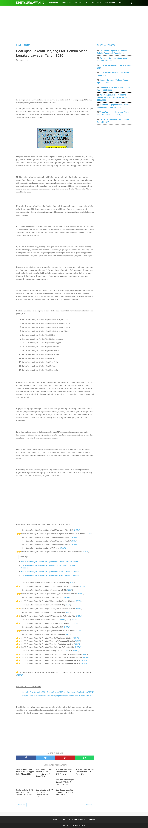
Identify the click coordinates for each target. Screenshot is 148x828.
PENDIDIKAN (53, 3)
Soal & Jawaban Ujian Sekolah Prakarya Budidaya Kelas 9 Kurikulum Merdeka (50, 562)
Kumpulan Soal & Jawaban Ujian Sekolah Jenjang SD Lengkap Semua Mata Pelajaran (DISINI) (57, 696)
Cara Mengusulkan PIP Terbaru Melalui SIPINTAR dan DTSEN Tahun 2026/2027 (112, 97)
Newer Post (21, 805)
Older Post (89, 805)
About (55, 819)
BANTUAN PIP (110, 3)
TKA (87, 3)
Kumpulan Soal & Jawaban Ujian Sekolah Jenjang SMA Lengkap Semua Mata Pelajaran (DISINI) (58, 692)
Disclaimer (91, 819)
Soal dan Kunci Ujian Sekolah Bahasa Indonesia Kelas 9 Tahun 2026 (44, 773)
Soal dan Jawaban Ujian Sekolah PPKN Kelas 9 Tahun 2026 (65, 792)
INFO (120, 3)
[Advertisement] (74, 24)
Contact (64, 819)
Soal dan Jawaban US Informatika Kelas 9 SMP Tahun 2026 (64, 772)
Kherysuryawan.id (30, 2)
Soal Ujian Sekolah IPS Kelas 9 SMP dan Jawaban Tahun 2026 (24, 792)
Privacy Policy (77, 819)
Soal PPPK (96, 3)
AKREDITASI (66, 3)
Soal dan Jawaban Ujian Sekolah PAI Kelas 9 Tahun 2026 (85, 772)
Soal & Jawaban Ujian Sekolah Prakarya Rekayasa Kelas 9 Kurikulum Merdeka (50, 575)
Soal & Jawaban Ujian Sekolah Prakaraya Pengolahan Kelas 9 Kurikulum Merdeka (48, 566)
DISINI (77, 530)
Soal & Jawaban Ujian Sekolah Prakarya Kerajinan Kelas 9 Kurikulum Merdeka (50, 572)
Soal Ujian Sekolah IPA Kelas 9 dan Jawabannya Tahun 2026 (44, 793)
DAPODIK (78, 3)
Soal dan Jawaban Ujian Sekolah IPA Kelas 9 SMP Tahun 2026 (65, 782)
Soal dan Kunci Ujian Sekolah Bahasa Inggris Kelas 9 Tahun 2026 (25, 772)
